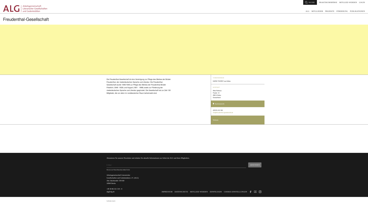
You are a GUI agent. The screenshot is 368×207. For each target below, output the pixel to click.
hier (129, 169)
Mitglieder (317, 11)
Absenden (255, 165)
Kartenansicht (219, 104)
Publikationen (357, 11)
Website (215, 120)
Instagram (260, 191)
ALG (307, 11)
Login (362, 2)
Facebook (250, 191)
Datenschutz (181, 192)
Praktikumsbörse (328, 2)
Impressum (167, 192)
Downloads (216, 192)
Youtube (255, 191)
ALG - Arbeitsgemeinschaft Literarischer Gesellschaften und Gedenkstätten (25, 8)
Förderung (342, 11)
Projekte (329, 11)
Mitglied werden (348, 2)
